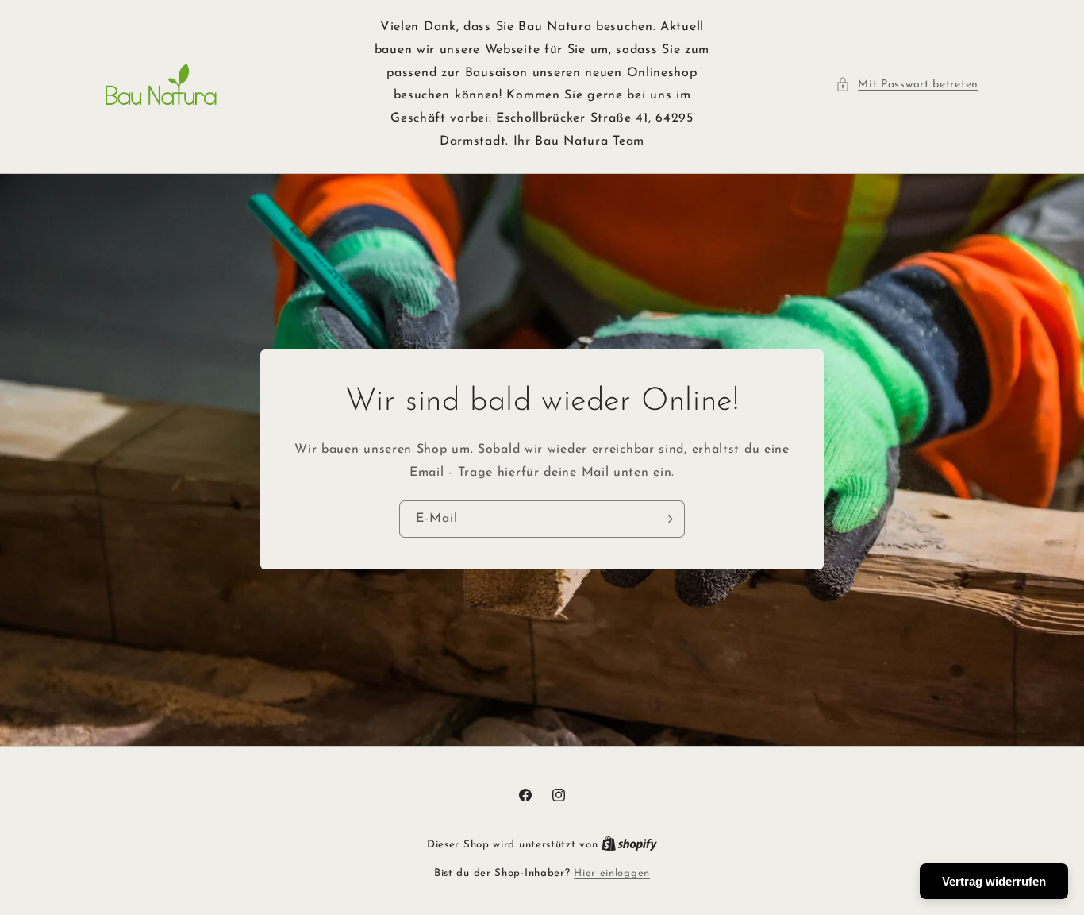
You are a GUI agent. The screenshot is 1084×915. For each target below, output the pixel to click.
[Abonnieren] (666, 519)
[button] (907, 85)
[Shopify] (629, 845)
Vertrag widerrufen (994, 881)
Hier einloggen (612, 873)
